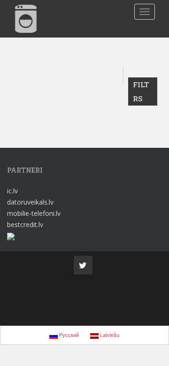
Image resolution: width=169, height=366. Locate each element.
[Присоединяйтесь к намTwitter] (83, 265)
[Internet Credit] (11, 235)
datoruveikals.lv (30, 202)
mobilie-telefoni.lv (34, 213)
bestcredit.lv (25, 224)
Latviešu (109, 335)
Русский (68, 335)
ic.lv (12, 190)
